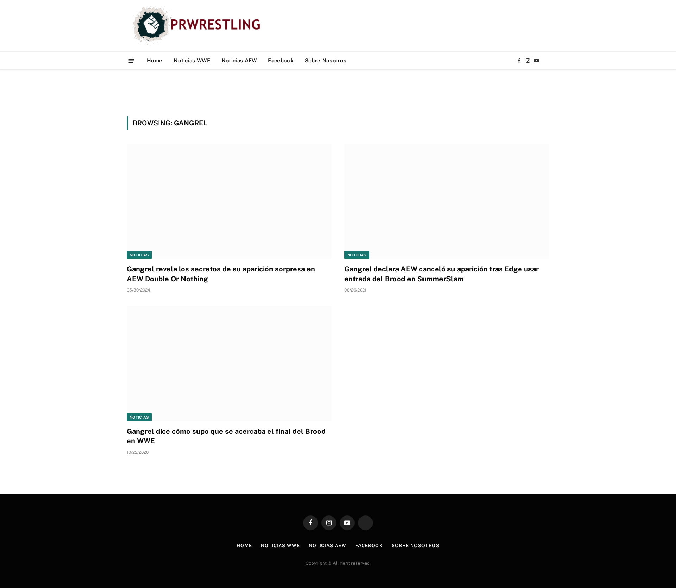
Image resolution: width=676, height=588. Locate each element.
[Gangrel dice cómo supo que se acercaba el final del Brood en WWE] (229, 363)
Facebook (280, 60)
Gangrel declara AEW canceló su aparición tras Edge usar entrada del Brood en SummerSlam (441, 274)
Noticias (139, 255)
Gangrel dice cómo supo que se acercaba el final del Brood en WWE (226, 436)
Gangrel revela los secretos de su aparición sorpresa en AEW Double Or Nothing (221, 274)
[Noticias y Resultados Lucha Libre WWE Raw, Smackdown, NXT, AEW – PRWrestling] (198, 25)
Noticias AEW (239, 60)
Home (154, 60)
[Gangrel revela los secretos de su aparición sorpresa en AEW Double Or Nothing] (229, 201)
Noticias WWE (192, 60)
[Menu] (131, 60)
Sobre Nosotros (325, 60)
